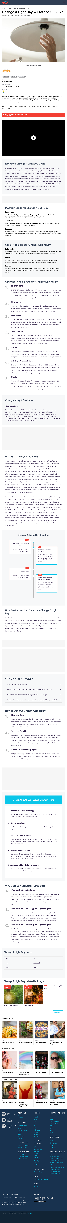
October (36, 1132)
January (36, 1116)
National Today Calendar (40, 1172)
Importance (55, 106)
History (31, 106)
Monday (36, 1155)
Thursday (36, 1161)
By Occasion (53, 1143)
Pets (51, 1127)
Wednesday (37, 1159)
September (37, 1130)
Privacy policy (30, 1213)
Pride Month (53, 1166)
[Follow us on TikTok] (52, 1198)
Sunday (36, 1153)
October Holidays (11, 8)
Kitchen (52, 1125)
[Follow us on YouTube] (36, 1198)
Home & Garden (54, 1123)
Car (50, 1117)
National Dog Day (55, 1173)
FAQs (49, 106)
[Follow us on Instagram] (44, 1198)
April (35, 1121)
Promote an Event (23, 1145)
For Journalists (22, 1127)
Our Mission (21, 1116)
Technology (22, 76)
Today (35, 1146)
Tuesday (36, 1157)
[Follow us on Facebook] (40, 1198)
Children (52, 1119)
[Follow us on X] (48, 1198)
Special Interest (18, 15)
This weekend (38, 1149)
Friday (35, 1162)
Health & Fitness (54, 1121)
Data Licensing (22, 1158)
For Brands (21, 1129)
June (35, 1125)
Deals (3, 106)
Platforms (10, 106)
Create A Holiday (23, 1155)
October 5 (37, 963)
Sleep (51, 1129)
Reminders (21, 1136)
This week (36, 1151)
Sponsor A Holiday (23, 1156)
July (35, 1127)
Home (3, 8)
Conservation (6, 76)
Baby (51, 1116)
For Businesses (22, 1125)
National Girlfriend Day (56, 1155)
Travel (51, 1132)
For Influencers (22, 1130)
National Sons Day (55, 1160)
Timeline (36, 106)
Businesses (43, 106)
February (36, 1117)
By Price (52, 1145)
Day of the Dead (54, 1156)
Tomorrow (37, 1148)
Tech (51, 1130)
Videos (20, 1138)
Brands (21, 106)
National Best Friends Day (57, 1167)
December (37, 1136)
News (19, 1134)
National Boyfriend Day (56, 1158)
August (36, 1129)
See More (57, 1012)
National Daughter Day (56, 1169)
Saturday (36, 1164)
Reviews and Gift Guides (41, 1179)
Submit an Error (22, 1147)
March (35, 1119)
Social (16, 106)
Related (10, 108)
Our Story (20, 1117)
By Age (52, 1140)
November (37, 1134)
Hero (25, 106)
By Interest (53, 1142)
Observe (4, 108)
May (35, 1123)
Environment (14, 76)
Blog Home (37, 1187)
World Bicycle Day (55, 1171)
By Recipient (53, 1147)
